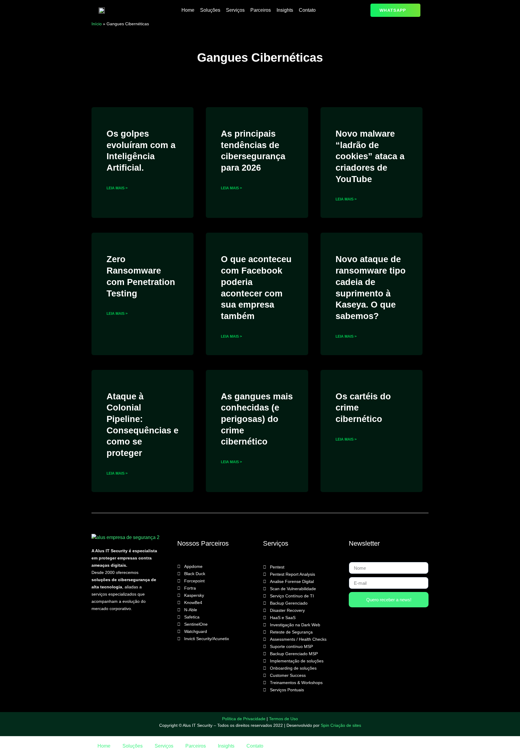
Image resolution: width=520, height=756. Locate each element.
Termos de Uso (283, 718)
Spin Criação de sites (341, 725)
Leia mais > (117, 188)
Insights (285, 10)
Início (96, 23)
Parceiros (260, 10)
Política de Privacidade (243, 718)
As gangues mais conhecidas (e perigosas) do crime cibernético (257, 419)
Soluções (210, 10)
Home (187, 10)
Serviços (235, 10)
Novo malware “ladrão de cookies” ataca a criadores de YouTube (370, 156)
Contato (307, 10)
